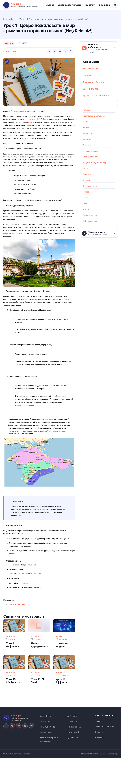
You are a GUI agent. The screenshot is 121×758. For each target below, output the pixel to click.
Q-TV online (72, 737)
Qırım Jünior (45, 721)
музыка (31, 122)
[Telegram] (49, 51)
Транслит (90, 5)
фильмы (6, 233)
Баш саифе (8, 19)
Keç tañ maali (46, 732)
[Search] (115, 5)
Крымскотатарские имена (96, 95)
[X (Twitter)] (65, 51)
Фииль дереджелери (40, 645)
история (21, 122)
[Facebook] (60, 51)
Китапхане (104, 5)
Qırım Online (45, 716)
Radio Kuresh (73, 732)
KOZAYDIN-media (47, 727)
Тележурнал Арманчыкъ (95, 82)
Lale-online (72, 721)
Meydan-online (74, 727)
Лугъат (50, 5)
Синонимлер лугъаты (69, 5)
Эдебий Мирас (90, 88)
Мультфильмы (90, 68)
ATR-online (72, 716)
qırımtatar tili (33, 119)
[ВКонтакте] (54, 51)
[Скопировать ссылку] (71, 51)
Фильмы (87, 75)
